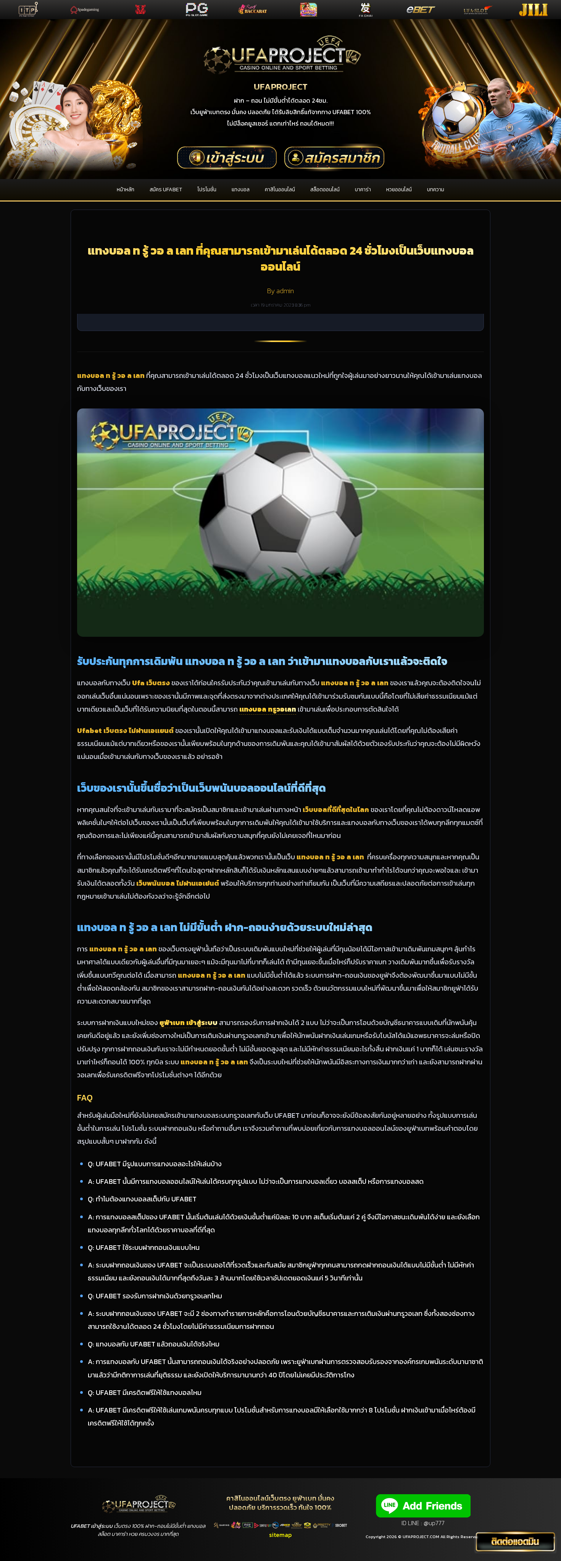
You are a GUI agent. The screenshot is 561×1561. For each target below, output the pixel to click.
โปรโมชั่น (206, 190)
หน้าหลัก (125, 190)
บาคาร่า (363, 190)
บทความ (435, 190)
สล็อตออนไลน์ (325, 190)
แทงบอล (241, 190)
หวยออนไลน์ (399, 190)
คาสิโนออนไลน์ (280, 190)
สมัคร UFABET (166, 190)
